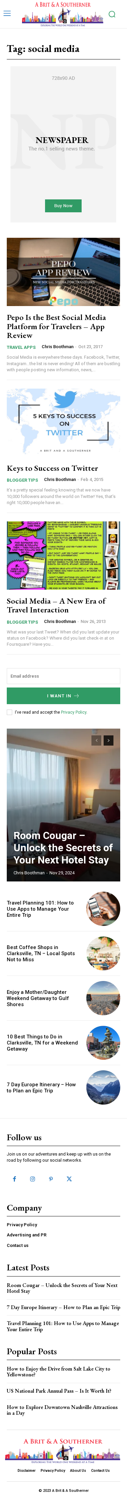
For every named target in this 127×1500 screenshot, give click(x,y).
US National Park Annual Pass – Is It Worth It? (59, 1390)
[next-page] (108, 740)
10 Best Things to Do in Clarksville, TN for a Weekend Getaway (42, 1043)
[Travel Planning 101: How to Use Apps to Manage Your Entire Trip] (103, 909)
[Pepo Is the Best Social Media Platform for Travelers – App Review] (63, 272)
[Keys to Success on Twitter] (63, 423)
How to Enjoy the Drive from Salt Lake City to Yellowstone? (58, 1371)
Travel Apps (21, 347)
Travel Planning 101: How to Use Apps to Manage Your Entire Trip (40, 909)
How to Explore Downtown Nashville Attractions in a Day (62, 1410)
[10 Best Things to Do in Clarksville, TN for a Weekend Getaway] (103, 1043)
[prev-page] (96, 740)
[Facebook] (14, 1179)
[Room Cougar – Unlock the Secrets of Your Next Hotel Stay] (63, 805)
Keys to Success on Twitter (52, 468)
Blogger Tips (22, 480)
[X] (69, 1179)
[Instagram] (32, 1179)
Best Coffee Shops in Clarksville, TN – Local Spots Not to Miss (41, 953)
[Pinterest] (50, 1179)
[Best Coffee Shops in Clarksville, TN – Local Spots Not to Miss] (103, 953)
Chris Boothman (57, 346)
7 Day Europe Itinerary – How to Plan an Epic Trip (41, 1088)
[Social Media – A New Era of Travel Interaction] (63, 555)
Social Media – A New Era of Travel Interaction (56, 605)
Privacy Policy (73, 712)
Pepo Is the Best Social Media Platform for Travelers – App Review (56, 326)
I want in (59, 695)
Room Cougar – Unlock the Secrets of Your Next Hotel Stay (63, 847)
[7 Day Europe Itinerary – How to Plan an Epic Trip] (103, 1087)
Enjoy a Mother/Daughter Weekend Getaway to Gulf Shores (38, 998)
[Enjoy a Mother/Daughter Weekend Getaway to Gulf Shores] (103, 998)
